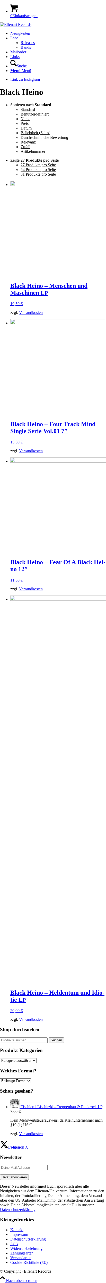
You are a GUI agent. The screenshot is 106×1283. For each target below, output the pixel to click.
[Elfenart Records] (15, 24)
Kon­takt (16, 1230)
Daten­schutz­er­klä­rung (28, 1239)
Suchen (56, 1040)
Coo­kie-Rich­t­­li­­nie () (29, 1262)
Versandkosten (31, 312)
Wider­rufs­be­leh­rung (26, 1248)
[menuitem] (58, 33)
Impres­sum (19, 1234)
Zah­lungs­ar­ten (21, 1253)
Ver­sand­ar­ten (20, 1258)
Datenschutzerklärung (18, 1209)
